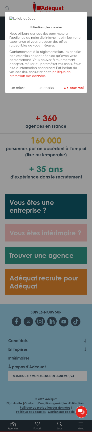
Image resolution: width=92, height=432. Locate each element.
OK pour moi (74, 88)
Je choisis (46, 88)
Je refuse (18, 88)
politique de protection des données (40, 74)
